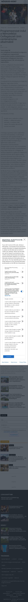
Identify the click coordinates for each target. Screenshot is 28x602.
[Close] (24, 239)
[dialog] (14, 301)
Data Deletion (5, 362)
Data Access (14, 362)
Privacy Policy (22, 362)
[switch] (22, 272)
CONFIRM (8, 356)
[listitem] (14, 268)
